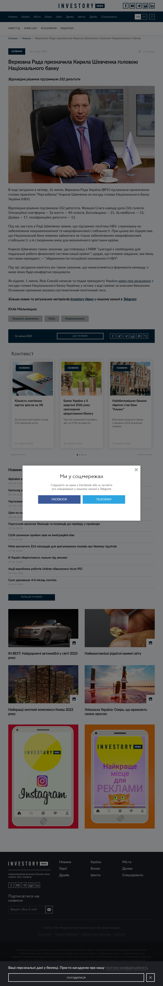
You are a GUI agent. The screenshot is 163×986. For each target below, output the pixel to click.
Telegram (103, 499)
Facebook (59, 499)
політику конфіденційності (126, 967)
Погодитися (76, 978)
